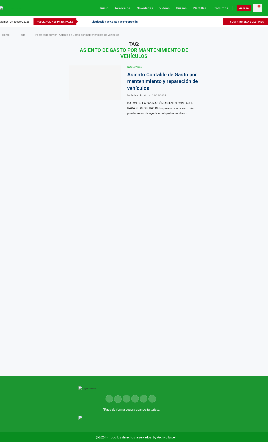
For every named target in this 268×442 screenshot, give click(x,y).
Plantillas (199, 8)
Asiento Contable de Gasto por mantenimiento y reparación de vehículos (162, 81)
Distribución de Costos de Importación (114, 21)
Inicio (104, 8)
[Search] (266, 8)
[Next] (87, 21)
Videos (164, 8)
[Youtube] (215, 21)
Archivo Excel (138, 95)
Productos (220, 8)
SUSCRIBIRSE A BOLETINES (246, 21)
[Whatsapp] (219, 21)
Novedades (145, 8)
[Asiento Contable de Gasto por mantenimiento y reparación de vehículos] (95, 82)
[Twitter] (210, 21)
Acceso (244, 8)
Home (5, 34)
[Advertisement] (237, 186)
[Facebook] (205, 21)
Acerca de (122, 8)
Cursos (181, 8)
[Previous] (82, 21)
